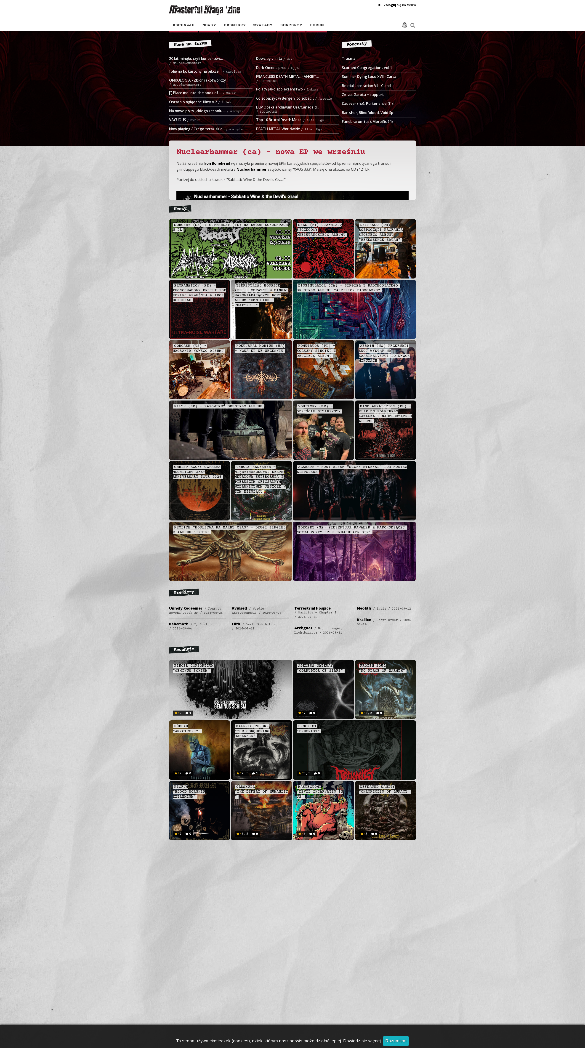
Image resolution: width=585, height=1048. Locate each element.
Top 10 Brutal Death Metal (290, 119)
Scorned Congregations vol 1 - (368, 67)
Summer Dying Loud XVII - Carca (369, 76)
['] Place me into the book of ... (202, 92)
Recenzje (183, 25)
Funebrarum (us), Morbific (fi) (367, 121)
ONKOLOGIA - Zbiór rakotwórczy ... (199, 82)
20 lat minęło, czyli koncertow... (196, 60)
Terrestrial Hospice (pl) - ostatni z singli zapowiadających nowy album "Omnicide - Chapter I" (261, 295)
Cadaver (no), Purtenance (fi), (368, 103)
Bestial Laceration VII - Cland (366, 85)
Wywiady (262, 25)
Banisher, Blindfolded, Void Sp (367, 112)
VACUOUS (184, 119)
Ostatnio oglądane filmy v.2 (200, 101)
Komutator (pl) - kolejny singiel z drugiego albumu (316, 351)
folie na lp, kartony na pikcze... (205, 71)
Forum (317, 25)
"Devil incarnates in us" (320, 792)
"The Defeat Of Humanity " (261, 792)
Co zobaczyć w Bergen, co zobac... (294, 98)
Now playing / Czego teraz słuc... (207, 128)
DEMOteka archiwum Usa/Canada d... (287, 109)
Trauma (348, 58)
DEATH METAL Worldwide (289, 128)
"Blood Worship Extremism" (189, 792)
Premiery (235, 25)
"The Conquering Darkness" (252, 731)
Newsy (209, 25)
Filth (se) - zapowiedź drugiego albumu (218, 406)
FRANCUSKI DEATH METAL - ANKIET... (287, 78)
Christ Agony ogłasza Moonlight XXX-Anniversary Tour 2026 (197, 472)
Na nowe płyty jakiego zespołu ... (207, 110)
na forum (400, 5)
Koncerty (291, 25)
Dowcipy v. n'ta (275, 58)
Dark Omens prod (277, 67)
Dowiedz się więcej (362, 1040)
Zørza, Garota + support (363, 94)
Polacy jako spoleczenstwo (287, 89)
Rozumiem (396, 1040)
